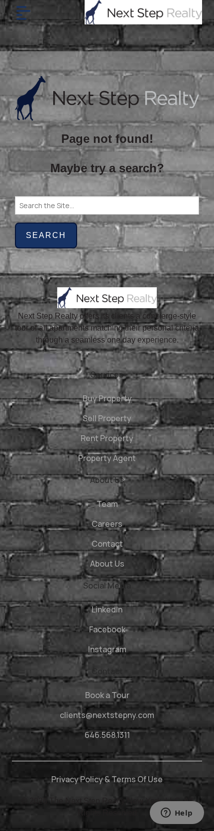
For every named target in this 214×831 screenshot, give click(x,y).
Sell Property (107, 418)
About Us (107, 563)
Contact (107, 543)
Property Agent (107, 458)
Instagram (107, 649)
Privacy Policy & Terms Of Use (107, 779)
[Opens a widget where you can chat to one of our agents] (176, 813)
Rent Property (107, 438)
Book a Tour (107, 695)
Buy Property (107, 398)
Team (107, 503)
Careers (107, 523)
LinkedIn (107, 609)
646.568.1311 (107, 734)
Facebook (107, 629)
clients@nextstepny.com (107, 715)
